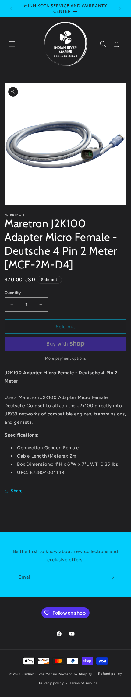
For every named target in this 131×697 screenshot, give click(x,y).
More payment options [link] (65, 358)
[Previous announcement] (11, 8)
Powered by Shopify (75, 674)
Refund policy (110, 674)
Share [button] (17, 491)
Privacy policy (51, 683)
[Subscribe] (112, 577)
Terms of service (84, 683)
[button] (12, 44)
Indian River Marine (40, 674)
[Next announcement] (119, 8)
